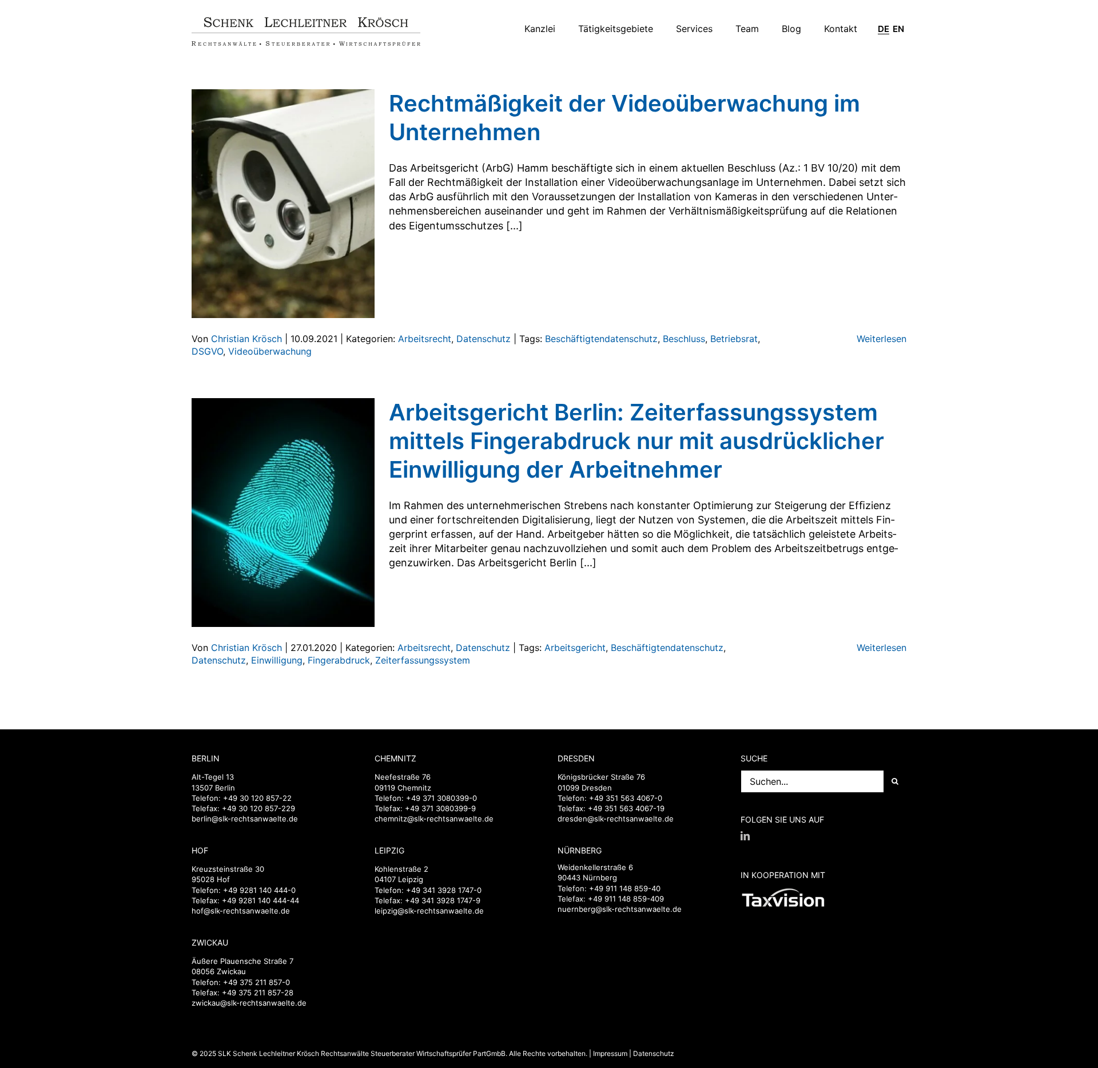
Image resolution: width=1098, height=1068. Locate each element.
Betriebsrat (734, 338)
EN (898, 29)
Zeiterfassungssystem (422, 660)
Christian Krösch (246, 338)
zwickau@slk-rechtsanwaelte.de (249, 1002)
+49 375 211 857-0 (256, 982)
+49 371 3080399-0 (441, 798)
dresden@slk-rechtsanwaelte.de (616, 818)
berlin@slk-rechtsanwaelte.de (245, 818)
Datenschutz (483, 338)
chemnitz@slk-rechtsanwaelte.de (434, 818)
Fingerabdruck (339, 660)
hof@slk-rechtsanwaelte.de (241, 910)
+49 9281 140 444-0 (259, 890)
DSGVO (207, 351)
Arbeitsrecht (424, 338)
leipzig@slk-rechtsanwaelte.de (429, 910)
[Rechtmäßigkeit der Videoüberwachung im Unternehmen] (283, 203)
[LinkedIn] (745, 835)
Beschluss (684, 338)
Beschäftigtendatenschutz (601, 338)
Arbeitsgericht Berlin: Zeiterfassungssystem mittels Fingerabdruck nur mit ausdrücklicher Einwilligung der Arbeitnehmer (636, 440)
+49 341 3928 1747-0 (444, 890)
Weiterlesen (881, 338)
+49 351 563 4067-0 (625, 798)
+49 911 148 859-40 (625, 888)
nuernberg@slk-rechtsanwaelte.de (620, 909)
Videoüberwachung (270, 351)
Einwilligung (277, 660)
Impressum (610, 1053)
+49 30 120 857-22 (257, 798)
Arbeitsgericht (575, 647)
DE (883, 29)
